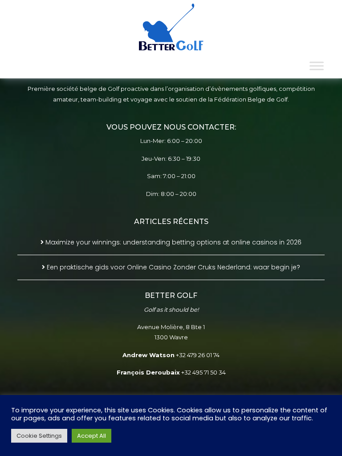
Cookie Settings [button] (39, 436)
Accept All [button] (91, 436)
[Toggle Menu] (316, 65)
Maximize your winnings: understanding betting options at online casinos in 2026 (173, 242)
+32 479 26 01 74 (198, 354)
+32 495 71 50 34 (203, 372)
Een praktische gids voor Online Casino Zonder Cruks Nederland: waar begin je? (173, 267)
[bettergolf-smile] (171, 27)
